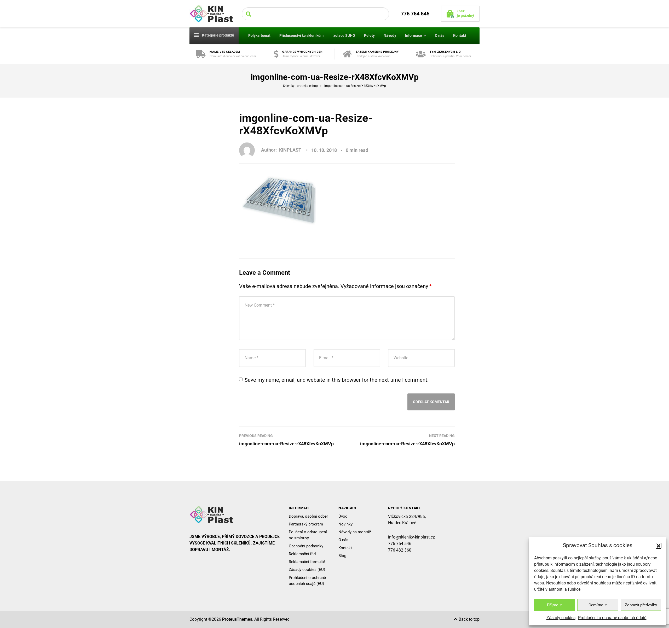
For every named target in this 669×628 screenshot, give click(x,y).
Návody (390, 35)
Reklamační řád (302, 554)
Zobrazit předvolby (641, 605)
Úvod (342, 516)
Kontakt (459, 35)
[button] (658, 545)
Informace (413, 35)
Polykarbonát (259, 35)
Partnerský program (306, 524)
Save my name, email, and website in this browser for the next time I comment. (337, 380)
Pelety (369, 35)
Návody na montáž (354, 532)
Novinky (345, 524)
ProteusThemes (237, 619)
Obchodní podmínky (306, 546)
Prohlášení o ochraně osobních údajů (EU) (307, 580)
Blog (342, 555)
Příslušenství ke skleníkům (301, 35)
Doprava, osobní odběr (308, 516)
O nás (439, 35)
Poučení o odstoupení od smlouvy (308, 535)
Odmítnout (598, 605)
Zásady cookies (560, 617)
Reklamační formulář (307, 561)
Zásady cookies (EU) (307, 569)
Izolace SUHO (343, 35)
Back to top (469, 619)
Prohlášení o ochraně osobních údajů (612, 617)
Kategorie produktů (217, 35)
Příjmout (554, 605)
